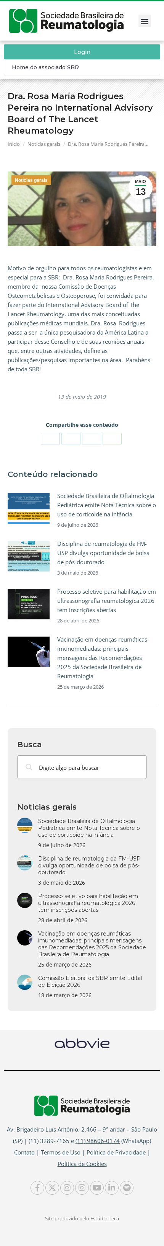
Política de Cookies (82, 1164)
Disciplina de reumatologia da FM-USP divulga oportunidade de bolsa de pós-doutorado (103, 553)
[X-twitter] (52, 1188)
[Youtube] (97, 1188)
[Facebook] (50, 438)
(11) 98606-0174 (98, 1141)
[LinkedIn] (91, 438)
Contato (24, 1152)
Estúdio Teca (104, 1218)
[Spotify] (126, 1188)
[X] (70, 438)
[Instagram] (67, 1188)
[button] (144, 21)
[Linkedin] (112, 1188)
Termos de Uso (60, 1152)
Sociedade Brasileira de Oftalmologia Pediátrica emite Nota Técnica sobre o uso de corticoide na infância (106, 505)
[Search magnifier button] (29, 767)
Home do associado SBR (45, 67)
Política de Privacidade (116, 1152)
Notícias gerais (31, 180)
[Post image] (29, 508)
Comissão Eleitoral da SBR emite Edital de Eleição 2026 (90, 981)
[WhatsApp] (112, 438)
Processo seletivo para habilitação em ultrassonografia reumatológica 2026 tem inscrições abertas (106, 601)
